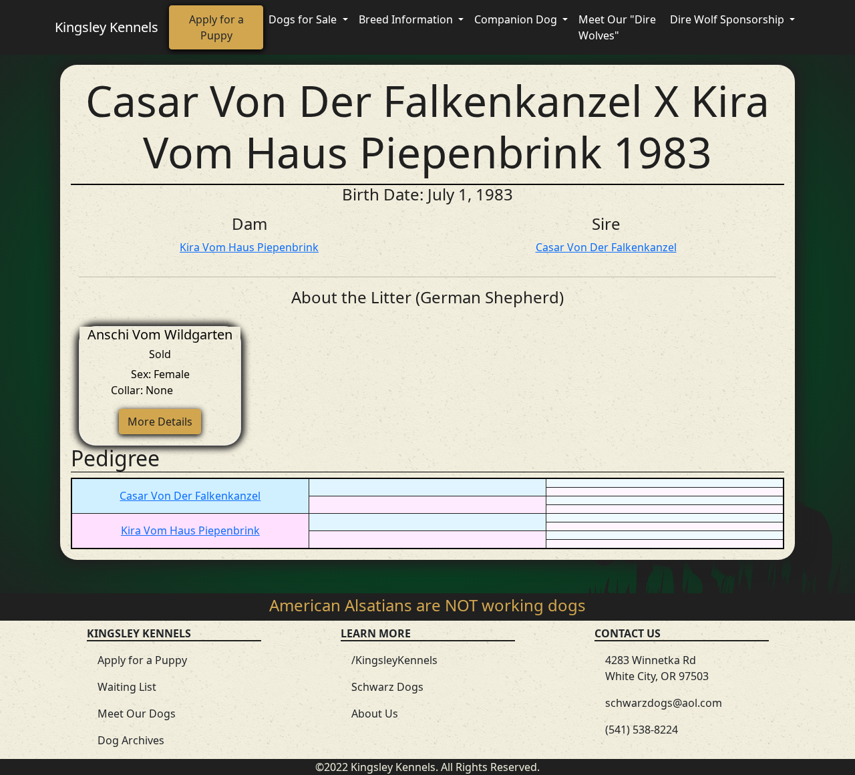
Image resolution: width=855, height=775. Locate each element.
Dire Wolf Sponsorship (728, 19)
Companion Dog (517, 19)
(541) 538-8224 (641, 729)
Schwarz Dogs (387, 686)
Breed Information (407, 19)
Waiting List (127, 686)
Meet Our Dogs (137, 713)
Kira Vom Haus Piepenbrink (249, 247)
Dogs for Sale (304, 19)
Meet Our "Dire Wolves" (617, 27)
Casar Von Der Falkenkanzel (606, 247)
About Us (374, 713)
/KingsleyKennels (394, 660)
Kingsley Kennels (106, 27)
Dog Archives (131, 740)
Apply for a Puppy (216, 27)
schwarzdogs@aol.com (663, 702)
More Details (160, 421)
